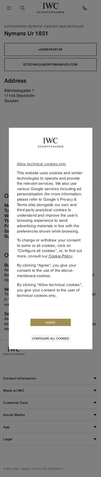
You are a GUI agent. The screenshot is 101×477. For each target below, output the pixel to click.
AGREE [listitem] (50, 322)
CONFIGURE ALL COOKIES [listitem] (50, 338)
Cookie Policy (60, 256)
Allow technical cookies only (41, 164)
